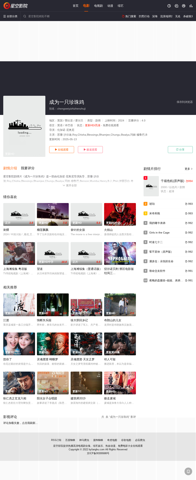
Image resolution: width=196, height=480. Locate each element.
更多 (189, 168)
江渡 (6, 320)
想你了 (7, 359)
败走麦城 (110, 398)
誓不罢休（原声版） (161, 251)
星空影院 (58, 445)
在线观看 (62, 149)
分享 (180, 149)
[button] (12, 168)
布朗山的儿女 (112, 320)
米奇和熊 (154, 213)
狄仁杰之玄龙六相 (14, 398)
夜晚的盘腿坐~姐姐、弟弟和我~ (168, 280)
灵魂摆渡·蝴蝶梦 (47, 359)
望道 (40, 268)
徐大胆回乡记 (79, 320)
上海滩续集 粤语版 (15, 268)
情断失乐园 (44, 320)
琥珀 (152, 203)
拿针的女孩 (78, 229)
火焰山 (108, 229)
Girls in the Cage (159, 232)
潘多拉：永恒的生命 (161, 261)
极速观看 (90, 149)
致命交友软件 (157, 270)
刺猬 (6, 229)
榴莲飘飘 (42, 229)
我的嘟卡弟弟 (157, 222)
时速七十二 (156, 242)
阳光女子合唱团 (47, 398)
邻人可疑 (110, 359)
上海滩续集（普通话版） (86, 268)
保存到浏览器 (185, 101)
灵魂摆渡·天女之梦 (83, 359)
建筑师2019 (78, 398)
